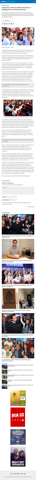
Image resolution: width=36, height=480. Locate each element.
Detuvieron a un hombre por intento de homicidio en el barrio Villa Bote (20, 381)
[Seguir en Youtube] (18, 474)
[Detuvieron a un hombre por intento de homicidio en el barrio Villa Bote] (4, 382)
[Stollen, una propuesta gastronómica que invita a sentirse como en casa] (4, 387)
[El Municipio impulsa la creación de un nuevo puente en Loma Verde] (4, 372)
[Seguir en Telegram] (22, 474)
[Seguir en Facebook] (13, 474)
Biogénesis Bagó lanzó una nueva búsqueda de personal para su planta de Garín (20, 376)
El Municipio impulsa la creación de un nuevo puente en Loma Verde (20, 371)
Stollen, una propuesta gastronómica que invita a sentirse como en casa (20, 386)
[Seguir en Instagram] (16, 474)
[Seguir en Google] (25, 474)
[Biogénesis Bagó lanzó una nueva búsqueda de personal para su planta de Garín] (4, 377)
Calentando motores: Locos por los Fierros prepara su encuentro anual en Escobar (20, 366)
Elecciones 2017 (6, 5)
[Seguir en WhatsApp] (20, 474)
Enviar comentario (31, 206)
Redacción (7, 20)
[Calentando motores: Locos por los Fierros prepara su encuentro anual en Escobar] (4, 367)
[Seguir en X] (11, 474)
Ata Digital (30, 476)
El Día (8, 1)
